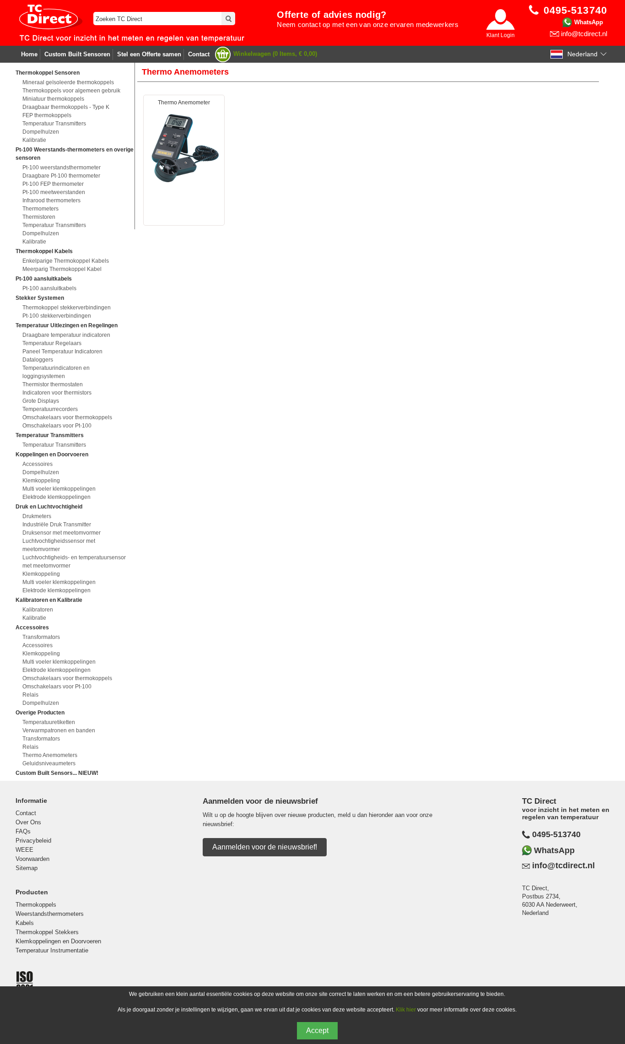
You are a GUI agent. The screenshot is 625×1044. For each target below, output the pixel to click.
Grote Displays (40, 401)
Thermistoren (38, 217)
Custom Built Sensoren (77, 54)
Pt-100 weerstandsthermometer (61, 167)
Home (29, 54)
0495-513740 (556, 834)
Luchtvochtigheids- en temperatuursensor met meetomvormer (74, 561)
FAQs (23, 831)
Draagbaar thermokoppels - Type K (65, 107)
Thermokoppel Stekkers (47, 932)
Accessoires (37, 464)
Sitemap (27, 868)
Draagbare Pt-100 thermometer (61, 176)
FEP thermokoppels (46, 115)
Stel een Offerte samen (149, 54)
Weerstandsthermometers (50, 913)
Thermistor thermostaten (52, 384)
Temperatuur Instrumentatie (52, 950)
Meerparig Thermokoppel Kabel (62, 269)
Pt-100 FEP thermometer (53, 184)
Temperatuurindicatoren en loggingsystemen (56, 372)
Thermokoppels (36, 904)
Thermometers (40, 209)
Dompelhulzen (40, 132)
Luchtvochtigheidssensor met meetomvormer (58, 545)
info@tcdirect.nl (584, 34)
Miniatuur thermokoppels (53, 99)
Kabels (25, 923)
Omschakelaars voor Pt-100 (57, 425)
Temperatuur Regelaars (51, 343)
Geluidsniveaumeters (48, 763)
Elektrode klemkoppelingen (56, 497)
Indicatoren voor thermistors (57, 392)
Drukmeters (36, 516)
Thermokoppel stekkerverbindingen (66, 307)
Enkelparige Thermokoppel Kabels (65, 261)
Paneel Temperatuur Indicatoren (62, 351)
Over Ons (28, 822)
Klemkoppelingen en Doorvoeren (58, 941)
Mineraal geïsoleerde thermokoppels (68, 82)
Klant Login (500, 35)
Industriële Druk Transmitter (56, 524)
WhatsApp (588, 22)
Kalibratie (34, 140)
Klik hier (406, 1009)
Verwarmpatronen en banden (58, 730)
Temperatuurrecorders (50, 409)
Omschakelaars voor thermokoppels (67, 417)
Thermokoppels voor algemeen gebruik (71, 90)
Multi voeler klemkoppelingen (59, 489)
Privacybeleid (33, 840)
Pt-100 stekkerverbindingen (56, 316)
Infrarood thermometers (51, 200)
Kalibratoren (37, 609)
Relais (30, 695)
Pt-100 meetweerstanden (53, 192)
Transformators (41, 637)
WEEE (24, 849)
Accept (317, 1030)
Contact (199, 54)
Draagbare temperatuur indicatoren (66, 335)
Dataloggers (37, 360)
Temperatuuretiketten (48, 722)
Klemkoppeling (41, 480)
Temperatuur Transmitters (54, 123)
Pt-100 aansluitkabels (49, 288)
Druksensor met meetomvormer (61, 533)
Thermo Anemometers (49, 755)
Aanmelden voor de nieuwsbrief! (264, 847)
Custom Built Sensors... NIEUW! (57, 773)
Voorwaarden (32, 858)
